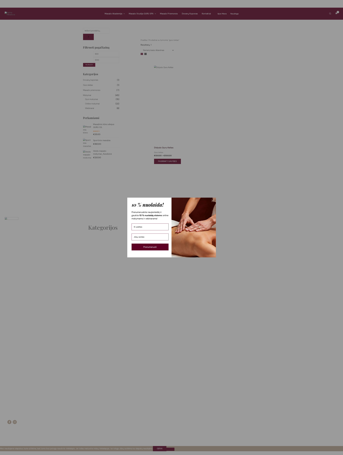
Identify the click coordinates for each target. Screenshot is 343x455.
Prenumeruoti (150, 247)
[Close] (212, 201)
